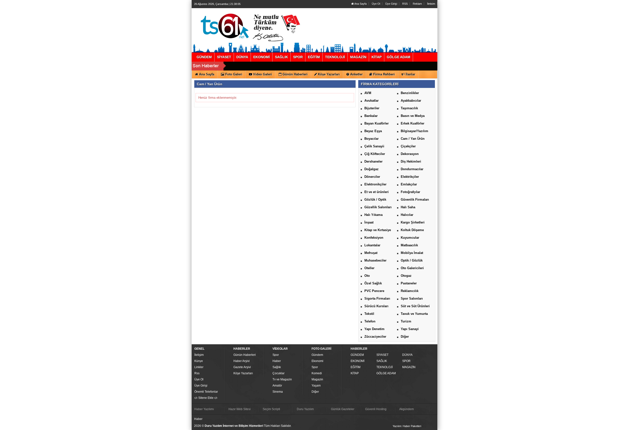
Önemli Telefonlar (206, 391)
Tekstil (369, 314)
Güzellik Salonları (378, 207)
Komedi (317, 373)
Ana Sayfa (360, 3)
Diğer (405, 336)
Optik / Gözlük (412, 260)
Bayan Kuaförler (376, 123)
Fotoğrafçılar (410, 192)
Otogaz (406, 275)
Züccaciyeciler (375, 336)
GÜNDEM (357, 355)
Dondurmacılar (412, 169)
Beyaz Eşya (373, 131)
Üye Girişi (391, 3)
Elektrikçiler (410, 177)
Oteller (369, 268)
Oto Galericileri (412, 268)
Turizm (406, 321)
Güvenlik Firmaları (415, 199)
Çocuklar (278, 373)
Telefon (369, 321)
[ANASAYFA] (248, 25)
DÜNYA (407, 355)
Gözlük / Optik (375, 199)
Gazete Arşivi (242, 367)
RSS (405, 3)
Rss (197, 373)
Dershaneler (373, 161)
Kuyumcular (410, 237)
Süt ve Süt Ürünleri (415, 306)
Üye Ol (376, 3)
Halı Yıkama (373, 215)
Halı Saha (408, 207)
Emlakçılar (409, 184)
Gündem (317, 355)
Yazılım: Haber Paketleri (407, 426)
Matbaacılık (409, 245)
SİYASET (382, 355)
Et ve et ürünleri (376, 192)
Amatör (277, 385)
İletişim (199, 355)
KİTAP (355, 373)
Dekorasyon (410, 154)
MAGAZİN (408, 367)
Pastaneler (409, 283)
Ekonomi (317, 361)
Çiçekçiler (408, 146)
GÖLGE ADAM (386, 373)
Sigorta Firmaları (377, 298)
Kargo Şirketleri (413, 222)
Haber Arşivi (241, 361)
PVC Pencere (374, 291)
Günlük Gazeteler (342, 409)
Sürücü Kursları (376, 306)
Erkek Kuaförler (412, 123)
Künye (198, 361)
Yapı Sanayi (410, 329)
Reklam (417, 3)
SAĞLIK (381, 361)
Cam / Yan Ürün (413, 138)
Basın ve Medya (413, 116)
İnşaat (368, 222)
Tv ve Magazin (282, 379)
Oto (367, 275)
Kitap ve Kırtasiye (377, 230)
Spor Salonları (412, 298)
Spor (275, 355)
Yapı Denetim (374, 329)
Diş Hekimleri (411, 161)
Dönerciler (372, 177)
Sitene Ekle (206, 398)
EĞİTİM (355, 367)
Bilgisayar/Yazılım (414, 131)
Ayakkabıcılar (411, 100)
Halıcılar (407, 215)
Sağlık (276, 367)
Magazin (317, 379)
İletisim (431, 3)
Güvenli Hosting (375, 409)
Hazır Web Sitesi (240, 409)
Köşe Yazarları (243, 373)
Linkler (198, 367)
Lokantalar (372, 245)
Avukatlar (371, 100)
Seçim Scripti (271, 409)
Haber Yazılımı (204, 409)
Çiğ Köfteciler (374, 154)
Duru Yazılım (305, 409)
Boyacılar (371, 138)
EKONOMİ (357, 361)
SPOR (406, 361)
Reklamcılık (409, 291)
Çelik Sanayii (374, 146)
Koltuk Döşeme (412, 230)
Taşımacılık (409, 108)
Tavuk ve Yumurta (414, 314)
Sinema (277, 391)
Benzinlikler (410, 93)
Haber (276, 361)
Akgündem (406, 409)
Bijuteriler (371, 108)
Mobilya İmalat (412, 253)
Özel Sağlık (373, 283)
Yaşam (316, 385)
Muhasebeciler (375, 260)
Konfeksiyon (373, 237)
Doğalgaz (371, 169)
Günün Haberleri (244, 355)
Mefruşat (370, 253)
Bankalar (371, 116)
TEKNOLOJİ (384, 367)
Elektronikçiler (375, 184)
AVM (367, 93)
